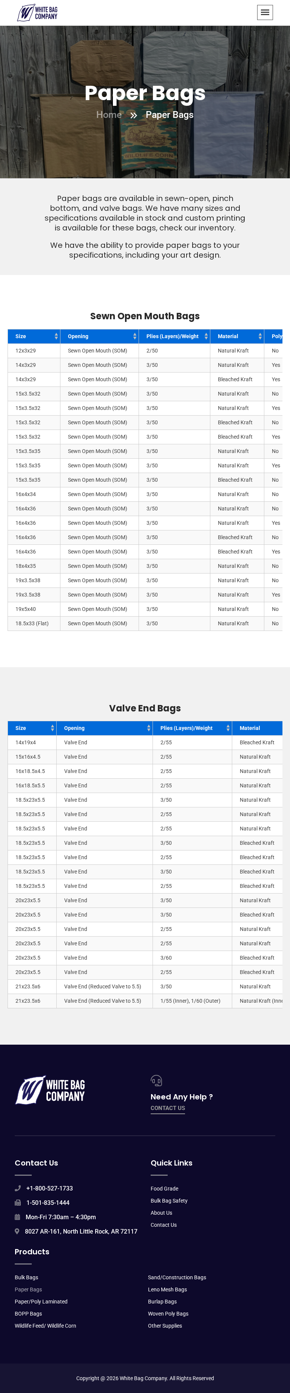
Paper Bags (28, 1289)
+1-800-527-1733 (49, 1188)
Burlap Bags (162, 1302)
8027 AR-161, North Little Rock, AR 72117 (81, 1231)
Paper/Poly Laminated (41, 1302)
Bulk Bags (26, 1277)
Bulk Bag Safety (169, 1201)
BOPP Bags (28, 1314)
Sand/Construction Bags (177, 1277)
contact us (168, 1108)
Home (109, 114)
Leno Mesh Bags (167, 1289)
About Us (161, 1213)
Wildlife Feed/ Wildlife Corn (45, 1326)
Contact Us (164, 1225)
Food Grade (164, 1189)
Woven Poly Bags (168, 1314)
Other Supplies (165, 1326)
